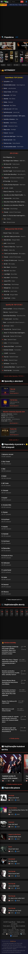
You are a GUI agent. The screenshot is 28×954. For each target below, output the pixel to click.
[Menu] (2, 1)
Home (5, 930)
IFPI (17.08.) (14, 153)
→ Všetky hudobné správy (14, 784)
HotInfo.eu (13, 941)
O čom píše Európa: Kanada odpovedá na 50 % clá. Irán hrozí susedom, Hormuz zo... (13, 951)
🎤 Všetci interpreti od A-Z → (14, 599)
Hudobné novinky (13, 932)
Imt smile (10, 65)
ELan (3, 65)
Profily (17, 930)
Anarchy (18, 65)
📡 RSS (22, 934)
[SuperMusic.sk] (6, 2)
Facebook (15, 936)
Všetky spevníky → (14, 440)
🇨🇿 (21, 58)
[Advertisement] (14, 21)
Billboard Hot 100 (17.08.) (14, 229)
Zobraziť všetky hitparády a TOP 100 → (14, 376)
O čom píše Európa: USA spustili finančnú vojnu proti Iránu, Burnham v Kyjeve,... (14, 947)
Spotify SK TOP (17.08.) (14, 305)
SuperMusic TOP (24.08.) (14, 77)
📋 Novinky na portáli (12, 934)
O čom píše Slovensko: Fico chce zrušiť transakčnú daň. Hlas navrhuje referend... (12, 944)
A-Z (17, 37)
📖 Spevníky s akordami (12, 381)
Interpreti (10, 930)
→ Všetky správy (14, 738)
